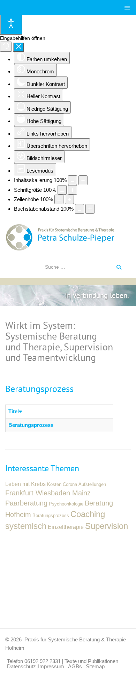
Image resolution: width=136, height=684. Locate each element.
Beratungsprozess (30, 425)
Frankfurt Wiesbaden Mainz (48, 493)
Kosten (54, 484)
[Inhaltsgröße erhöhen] (83, 180)
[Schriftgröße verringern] (62, 190)
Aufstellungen (92, 484)
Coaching (87, 514)
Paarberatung (26, 503)
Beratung (99, 503)
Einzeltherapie (66, 527)
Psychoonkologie (66, 504)
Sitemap (95, 666)
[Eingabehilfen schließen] (18, 47)
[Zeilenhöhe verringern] (58, 199)
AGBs (75, 666)
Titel (13, 411)
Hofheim (18, 514)
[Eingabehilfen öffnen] (11, 24)
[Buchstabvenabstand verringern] (79, 208)
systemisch (25, 526)
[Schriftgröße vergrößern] (72, 190)
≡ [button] (128, 6)
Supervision (106, 526)
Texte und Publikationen (91, 661)
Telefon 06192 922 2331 (34, 661)
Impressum (51, 666)
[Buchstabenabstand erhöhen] (90, 208)
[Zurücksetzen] (6, 47)
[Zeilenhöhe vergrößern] (69, 199)
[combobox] (78, 267)
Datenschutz (21, 666)
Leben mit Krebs (25, 484)
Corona (70, 484)
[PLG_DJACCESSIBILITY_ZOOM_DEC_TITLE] (72, 180)
